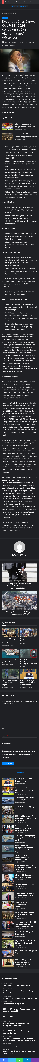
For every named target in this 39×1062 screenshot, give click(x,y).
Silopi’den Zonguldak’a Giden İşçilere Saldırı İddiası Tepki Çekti (25, 867)
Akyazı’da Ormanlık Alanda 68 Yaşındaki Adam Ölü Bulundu (25, 943)
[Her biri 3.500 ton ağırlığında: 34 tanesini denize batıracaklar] (8, 848)
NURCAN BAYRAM (10, 42)
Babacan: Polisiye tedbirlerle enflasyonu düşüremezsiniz (28, 683)
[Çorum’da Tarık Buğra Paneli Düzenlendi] (8, 935)
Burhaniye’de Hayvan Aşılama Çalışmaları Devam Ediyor (10, 641)
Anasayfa (6, 13)
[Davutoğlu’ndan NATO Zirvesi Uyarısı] (8, 782)
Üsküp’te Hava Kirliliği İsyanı (25, 807)
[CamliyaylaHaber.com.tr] (19, 6)
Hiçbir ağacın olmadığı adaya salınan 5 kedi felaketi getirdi (23, 857)
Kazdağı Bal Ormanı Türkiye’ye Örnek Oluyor (9, 683)
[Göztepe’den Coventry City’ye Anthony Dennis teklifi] (7, 126)
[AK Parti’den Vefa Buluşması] (8, 953)
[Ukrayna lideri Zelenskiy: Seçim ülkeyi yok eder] (8, 878)
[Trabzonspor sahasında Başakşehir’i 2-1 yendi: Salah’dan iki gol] (8, 829)
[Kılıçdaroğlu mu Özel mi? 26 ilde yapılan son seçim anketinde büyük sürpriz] (8, 925)
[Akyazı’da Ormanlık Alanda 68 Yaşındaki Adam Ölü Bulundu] (8, 944)
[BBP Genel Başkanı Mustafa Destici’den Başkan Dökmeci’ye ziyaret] (8, 963)
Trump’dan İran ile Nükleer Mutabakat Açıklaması (25, 894)
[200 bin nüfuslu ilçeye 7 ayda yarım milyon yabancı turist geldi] (8, 819)
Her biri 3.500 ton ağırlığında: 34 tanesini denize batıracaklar (24, 848)
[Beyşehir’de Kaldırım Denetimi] (28, 632)
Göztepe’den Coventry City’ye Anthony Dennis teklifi (24, 790)
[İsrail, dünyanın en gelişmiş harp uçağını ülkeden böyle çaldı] (8, 838)
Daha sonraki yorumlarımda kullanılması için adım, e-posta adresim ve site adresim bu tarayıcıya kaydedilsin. (19, 754)
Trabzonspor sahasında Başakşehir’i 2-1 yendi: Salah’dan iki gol (24, 828)
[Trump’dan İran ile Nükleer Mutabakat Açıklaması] (8, 896)
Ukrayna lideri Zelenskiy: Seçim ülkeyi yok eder (24, 876)
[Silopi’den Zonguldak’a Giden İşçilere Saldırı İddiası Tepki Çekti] (8, 868)
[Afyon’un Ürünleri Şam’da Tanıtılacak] (8, 887)
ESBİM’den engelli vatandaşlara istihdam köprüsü (24, 904)
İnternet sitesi (6, 743)
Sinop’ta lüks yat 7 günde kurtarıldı (9, 661)
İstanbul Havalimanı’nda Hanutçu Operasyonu (28, 662)
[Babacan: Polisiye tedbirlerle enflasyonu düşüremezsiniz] (28, 674)
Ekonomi (13, 13)
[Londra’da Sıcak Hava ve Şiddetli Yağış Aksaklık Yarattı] (7, 136)
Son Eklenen (19, 772)
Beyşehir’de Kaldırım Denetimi (28, 640)
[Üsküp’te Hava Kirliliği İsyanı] (8, 810)
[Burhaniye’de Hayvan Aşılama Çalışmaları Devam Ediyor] (10, 632)
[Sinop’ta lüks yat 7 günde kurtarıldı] (10, 653)
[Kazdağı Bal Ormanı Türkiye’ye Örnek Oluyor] (10, 674)
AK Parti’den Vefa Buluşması (26, 951)
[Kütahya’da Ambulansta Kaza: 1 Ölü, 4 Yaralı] (8, 800)
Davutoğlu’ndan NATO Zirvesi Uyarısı (23, 780)
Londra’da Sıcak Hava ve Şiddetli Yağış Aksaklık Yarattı (24, 914)
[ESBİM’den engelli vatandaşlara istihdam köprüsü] (8, 905)
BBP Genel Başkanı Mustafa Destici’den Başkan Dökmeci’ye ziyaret (25, 962)
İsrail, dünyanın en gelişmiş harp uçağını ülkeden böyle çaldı (25, 838)
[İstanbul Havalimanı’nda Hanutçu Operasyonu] (28, 653)
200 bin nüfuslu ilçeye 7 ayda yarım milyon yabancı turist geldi (25, 818)
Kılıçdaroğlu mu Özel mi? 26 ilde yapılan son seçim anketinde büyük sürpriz (25, 924)
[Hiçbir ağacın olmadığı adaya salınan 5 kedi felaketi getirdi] (8, 858)
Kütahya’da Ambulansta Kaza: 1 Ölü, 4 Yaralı (19, 2)
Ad (3, 728)
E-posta (5, 736)
